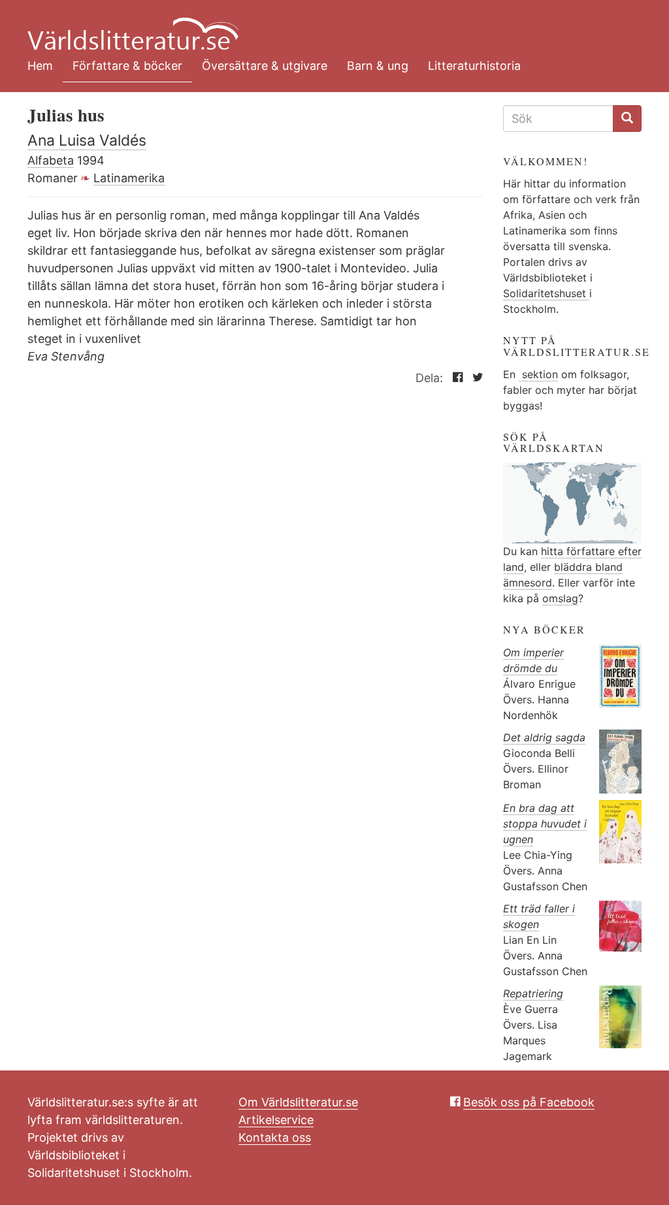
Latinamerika (129, 178)
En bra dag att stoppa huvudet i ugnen (545, 823)
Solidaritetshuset (546, 293)
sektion (538, 374)
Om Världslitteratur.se (298, 1102)
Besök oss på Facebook (529, 1102)
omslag (560, 598)
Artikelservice (276, 1120)
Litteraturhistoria (474, 65)
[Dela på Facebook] (454, 378)
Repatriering (533, 993)
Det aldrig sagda (544, 737)
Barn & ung (377, 65)
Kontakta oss (274, 1137)
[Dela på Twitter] (474, 378)
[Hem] (325, 26)
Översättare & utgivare (264, 65)
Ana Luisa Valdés (86, 140)
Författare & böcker (127, 65)
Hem (40, 65)
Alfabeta (50, 160)
